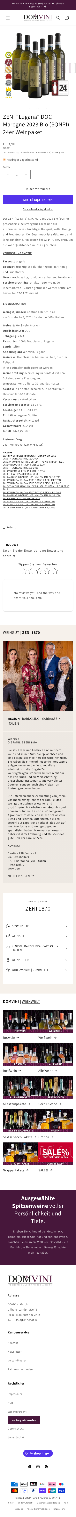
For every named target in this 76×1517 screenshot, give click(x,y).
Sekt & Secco (47, 1104)
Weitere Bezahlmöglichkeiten (38, 209)
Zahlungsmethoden (20, 1369)
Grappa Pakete (14, 1170)
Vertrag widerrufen (24, 1420)
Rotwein (9, 1037)
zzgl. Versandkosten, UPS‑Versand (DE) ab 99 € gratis (40, 152)
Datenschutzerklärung (48, 1502)
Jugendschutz (17, 1437)
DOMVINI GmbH (31, 1497)
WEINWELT (31, 1001)
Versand (19, 1508)
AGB (10, 1402)
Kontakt (13, 1343)
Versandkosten (17, 1360)
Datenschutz (16, 1428)
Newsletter (15, 1351)
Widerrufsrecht (17, 1411)
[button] (8, 18)
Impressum (15, 1394)
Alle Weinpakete (14, 1104)
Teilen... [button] (11, 527)
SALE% (43, 1170)
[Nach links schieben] (29, 108)
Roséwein (10, 1070)
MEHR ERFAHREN (19, 876)
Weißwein (45, 1037)
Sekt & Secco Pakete (17, 1137)
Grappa (43, 1137)
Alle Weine (45, 1070)
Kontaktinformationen (38, 1508)
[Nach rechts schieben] (46, 108)
